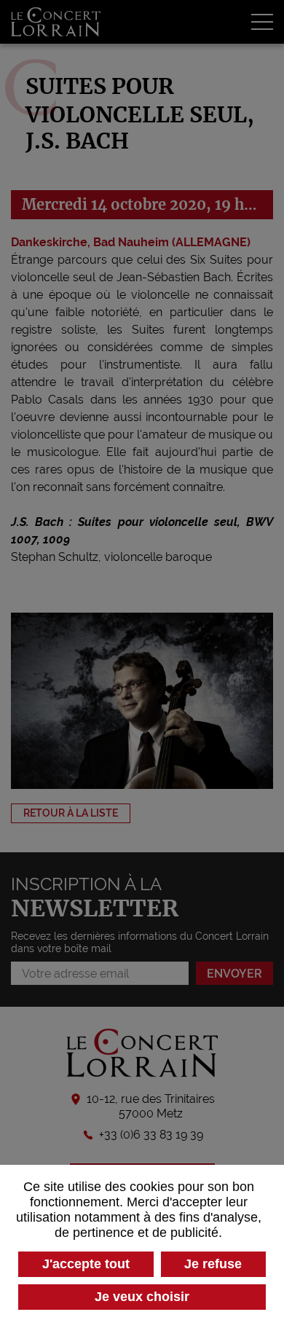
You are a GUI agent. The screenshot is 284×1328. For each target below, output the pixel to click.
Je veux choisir (142, 1296)
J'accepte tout (86, 1264)
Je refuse (213, 1264)
